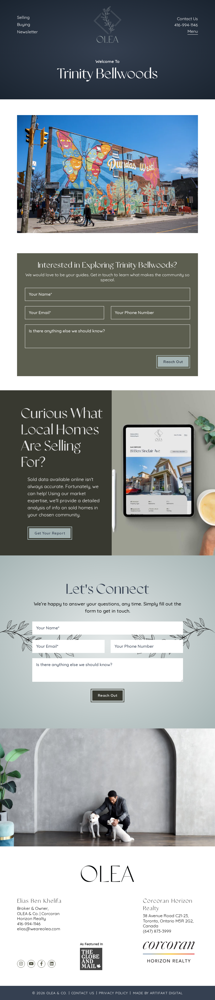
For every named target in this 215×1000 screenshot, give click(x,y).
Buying (23, 24)
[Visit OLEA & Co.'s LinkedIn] (52, 964)
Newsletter (27, 31)
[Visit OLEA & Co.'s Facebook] (41, 964)
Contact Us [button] (187, 18)
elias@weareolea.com (38, 928)
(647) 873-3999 (157, 931)
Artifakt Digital (166, 993)
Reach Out (173, 361)
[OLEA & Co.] (107, 24)
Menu (192, 31)
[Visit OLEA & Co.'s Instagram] (21, 964)
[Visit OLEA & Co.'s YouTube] (31, 964)
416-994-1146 (186, 25)
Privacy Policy (113, 993)
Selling (23, 17)
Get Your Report (50, 533)
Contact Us (82, 993)
